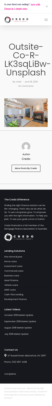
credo (19, 81)
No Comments (26, 86)
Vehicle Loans (11, 285)
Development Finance (15, 299)
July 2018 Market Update (16, 334)
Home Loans (10, 261)
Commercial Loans (13, 270)
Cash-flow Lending (13, 294)
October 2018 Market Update (18, 315)
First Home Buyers (13, 256)
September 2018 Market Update (20, 321)
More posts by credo (26, 168)
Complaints (10, 374)
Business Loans (11, 275)
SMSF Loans (10, 289)
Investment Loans (13, 266)
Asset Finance (11, 280)
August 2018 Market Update (18, 327)
